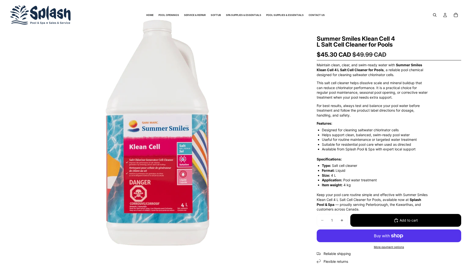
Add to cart (409, 220)
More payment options (389, 247)
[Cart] (455, 15)
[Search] (434, 15)
